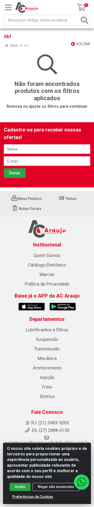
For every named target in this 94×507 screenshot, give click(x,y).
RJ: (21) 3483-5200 (50, 422)
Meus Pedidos (29, 199)
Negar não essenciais (56, 487)
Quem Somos (47, 255)
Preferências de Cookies (32, 497)
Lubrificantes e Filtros (47, 329)
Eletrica (47, 396)
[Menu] (8, 7)
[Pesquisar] (84, 20)
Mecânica (47, 358)
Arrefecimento (47, 367)
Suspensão (47, 339)
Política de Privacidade (47, 284)
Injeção (47, 377)
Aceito (20, 487)
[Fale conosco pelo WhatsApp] (81, 481)
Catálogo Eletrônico (47, 265)
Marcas (47, 274)
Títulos (70, 199)
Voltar (82, 44)
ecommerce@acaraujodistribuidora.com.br (47, 442)
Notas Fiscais (29, 209)
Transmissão (47, 348)
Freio (47, 387)
